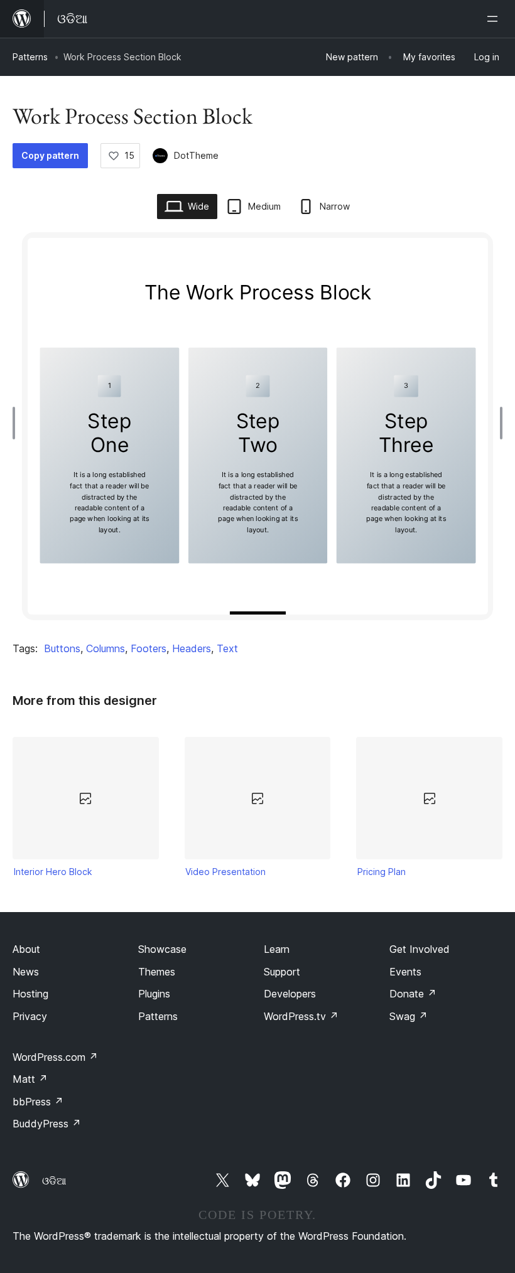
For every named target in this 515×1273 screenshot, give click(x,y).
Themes (156, 971)
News (26, 971)
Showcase (162, 949)
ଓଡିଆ (54, 1180)
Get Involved (419, 949)
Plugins (154, 993)
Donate (412, 993)
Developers (290, 993)
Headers (191, 648)
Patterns (30, 56)
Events (405, 971)
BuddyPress (47, 1123)
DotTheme (196, 155)
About (26, 949)
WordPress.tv (301, 1016)
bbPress (38, 1101)
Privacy (30, 1016)
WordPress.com (55, 1057)
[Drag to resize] (17, 423)
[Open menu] (495, 19)
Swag (408, 1016)
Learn (277, 949)
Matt (30, 1079)
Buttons (62, 648)
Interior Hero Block (53, 871)
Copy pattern (50, 155)
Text (227, 648)
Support (282, 971)
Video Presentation (225, 871)
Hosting (30, 993)
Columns (105, 648)
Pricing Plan (381, 871)
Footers (148, 648)
